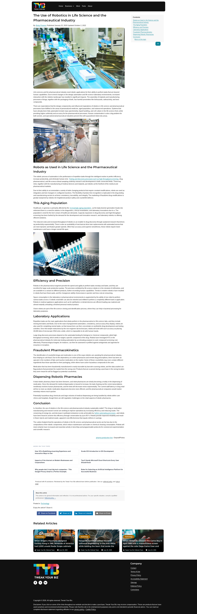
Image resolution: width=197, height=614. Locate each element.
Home (61, 6)
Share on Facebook (48, 513)
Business (68, 6)
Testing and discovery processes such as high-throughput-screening (93, 179)
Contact (133, 568)
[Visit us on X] (40, 583)
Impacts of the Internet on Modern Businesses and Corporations (53, 461)
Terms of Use (135, 572)
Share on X (66, 513)
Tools (84, 6)
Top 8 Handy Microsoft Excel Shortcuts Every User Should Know (100, 461)
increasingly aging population (80, 208)
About (90, 6)
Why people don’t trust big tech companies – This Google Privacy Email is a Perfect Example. (53, 470)
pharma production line (104, 438)
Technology (45, 503)
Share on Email (104, 513)
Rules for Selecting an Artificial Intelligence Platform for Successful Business (102, 470)
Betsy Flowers (41, 25)
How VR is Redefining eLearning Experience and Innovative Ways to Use (53, 452)
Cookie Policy (91, 609)
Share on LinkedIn (85, 513)
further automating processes (105, 413)
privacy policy (79, 609)
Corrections (135, 590)
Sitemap (134, 582)
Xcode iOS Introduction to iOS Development (97, 451)
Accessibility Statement (139, 579)
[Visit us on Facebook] (35, 583)
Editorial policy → (50, 498)
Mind (78, 6)
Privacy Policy (136, 575)
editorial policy (107, 481)
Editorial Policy (136, 586)
